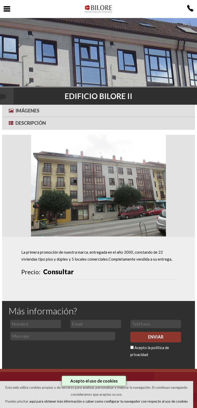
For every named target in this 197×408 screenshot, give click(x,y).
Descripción (30, 123)
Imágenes (27, 110)
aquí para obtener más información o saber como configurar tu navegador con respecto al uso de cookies (108, 401)
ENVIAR (155, 337)
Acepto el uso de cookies (94, 380)
